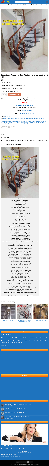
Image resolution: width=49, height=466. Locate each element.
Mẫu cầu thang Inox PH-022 (8, 320)
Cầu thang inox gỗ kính (23, 122)
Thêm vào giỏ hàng (14, 94)
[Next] (48, 315)
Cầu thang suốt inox (18, 123)
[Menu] (47, 2)
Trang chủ (3, 72)
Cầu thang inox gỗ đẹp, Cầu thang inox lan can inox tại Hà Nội (24, 321)
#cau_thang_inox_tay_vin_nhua (28, 119)
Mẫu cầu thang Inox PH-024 (40, 320)
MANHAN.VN (36, 464)
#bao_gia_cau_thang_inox (7, 118)
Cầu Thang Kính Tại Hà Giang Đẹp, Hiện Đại (15, 408)
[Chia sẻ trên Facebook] (4, 127)
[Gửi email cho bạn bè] (9, 127)
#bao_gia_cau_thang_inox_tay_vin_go (19, 118)
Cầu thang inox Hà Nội (31, 122)
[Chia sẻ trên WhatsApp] (2, 127)
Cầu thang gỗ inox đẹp (38, 121)
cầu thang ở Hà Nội (11, 123)
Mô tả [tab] (2, 134)
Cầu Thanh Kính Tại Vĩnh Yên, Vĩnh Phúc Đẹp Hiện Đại (17, 416)
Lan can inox (34, 123)
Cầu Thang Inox (10, 72)
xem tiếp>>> (3, 345)
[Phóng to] (2, 70)
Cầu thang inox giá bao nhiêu (13, 122)
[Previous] (1, 315)
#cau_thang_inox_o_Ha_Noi (39, 118)
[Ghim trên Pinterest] (11, 127)
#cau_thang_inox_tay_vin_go (17, 119)
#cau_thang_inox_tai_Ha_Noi (6, 119)
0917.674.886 (29, 105)
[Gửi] (30, 2)
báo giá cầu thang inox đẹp (8, 121)
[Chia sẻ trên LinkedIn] (14, 127)
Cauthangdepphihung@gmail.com (26, 113)
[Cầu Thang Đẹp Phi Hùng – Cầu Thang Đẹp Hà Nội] (7, 2)
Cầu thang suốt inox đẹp (27, 123)
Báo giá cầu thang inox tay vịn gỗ (19, 121)
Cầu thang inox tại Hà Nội (40, 122)
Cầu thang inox (5, 122)
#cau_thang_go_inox (30, 118)
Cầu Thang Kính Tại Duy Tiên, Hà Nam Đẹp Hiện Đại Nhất (18, 404)
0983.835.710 (20, 105)
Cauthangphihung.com (27, 110)
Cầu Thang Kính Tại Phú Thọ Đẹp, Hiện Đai (14, 412)
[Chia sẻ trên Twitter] (7, 127)
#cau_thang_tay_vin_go (38, 119)
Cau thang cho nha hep (29, 121)
